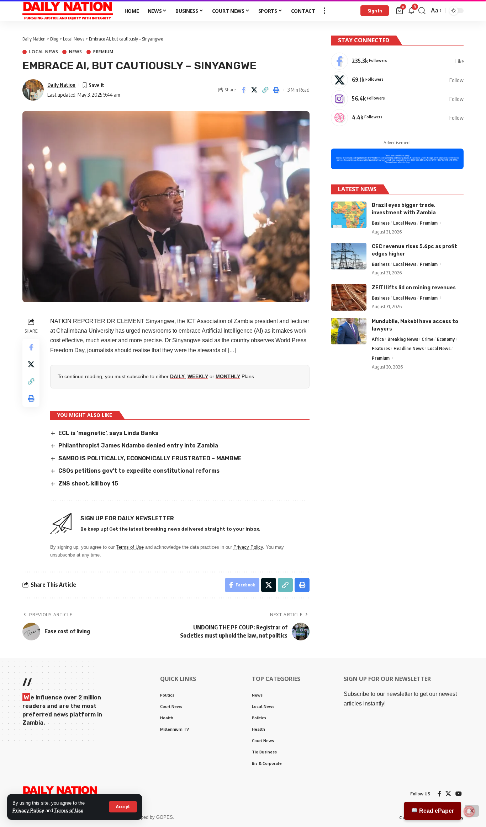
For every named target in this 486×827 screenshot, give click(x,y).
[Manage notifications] (469, 811)
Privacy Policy (28, 810)
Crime (427, 339)
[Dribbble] (397, 117)
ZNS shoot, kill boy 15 (88, 483)
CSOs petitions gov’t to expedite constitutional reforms (139, 470)
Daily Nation (61, 84)
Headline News (408, 348)
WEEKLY (197, 376)
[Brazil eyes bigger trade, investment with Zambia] (348, 215)
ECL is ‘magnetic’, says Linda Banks (108, 433)
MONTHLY (228, 376)
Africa (378, 339)
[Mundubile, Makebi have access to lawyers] (348, 331)
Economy (446, 339)
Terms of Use (68, 810)
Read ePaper (436, 811)
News (75, 52)
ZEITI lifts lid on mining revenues (414, 288)
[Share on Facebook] (243, 90)
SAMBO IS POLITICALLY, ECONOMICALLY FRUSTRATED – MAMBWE (150, 458)
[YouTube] (459, 794)
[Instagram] (397, 98)
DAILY (177, 376)
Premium (103, 52)
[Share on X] (254, 90)
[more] (324, 10)
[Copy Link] (265, 90)
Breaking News (402, 339)
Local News (43, 52)
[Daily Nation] (67, 10)
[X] (397, 79)
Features (381, 348)
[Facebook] (397, 61)
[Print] (276, 90)
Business (381, 223)
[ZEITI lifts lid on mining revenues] (348, 297)
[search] (422, 10)
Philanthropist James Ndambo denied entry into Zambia (138, 445)
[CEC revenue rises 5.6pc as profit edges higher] (348, 256)
